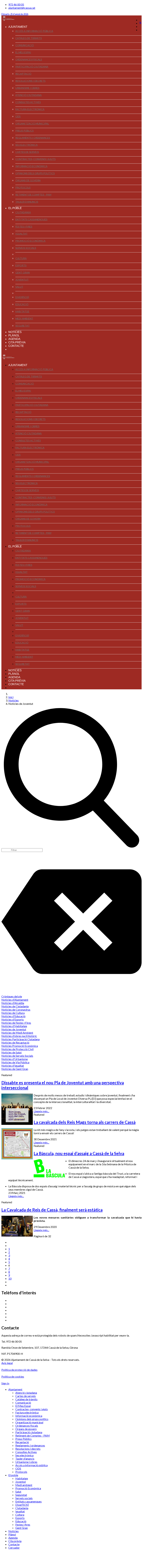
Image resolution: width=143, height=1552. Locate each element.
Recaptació (23, 73)
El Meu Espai (23, 52)
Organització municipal (32, 123)
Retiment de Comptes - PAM (33, 194)
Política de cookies (12, 1376)
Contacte (16, 345)
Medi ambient (24, 318)
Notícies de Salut (11, 1052)
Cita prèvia (17, 342)
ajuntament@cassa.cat (21, 7)
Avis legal (7, 1363)
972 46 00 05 (16, 4)
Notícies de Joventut (13, 1029)
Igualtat (21, 233)
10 (10, 1278)
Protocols (23, 187)
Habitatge (22, 311)
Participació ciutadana (31, 66)
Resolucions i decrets (30, 80)
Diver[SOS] (22, 297)
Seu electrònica (26, 144)
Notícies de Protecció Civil (17, 1049)
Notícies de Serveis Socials (17, 1055)
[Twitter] (140, 23)
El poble (15, 208)
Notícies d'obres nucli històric (19, 1036)
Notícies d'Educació (13, 1016)
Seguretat (22, 325)
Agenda (14, 338)
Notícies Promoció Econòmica (19, 1045)
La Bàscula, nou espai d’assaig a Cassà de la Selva (79, 1153)
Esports (21, 265)
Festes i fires (23, 226)
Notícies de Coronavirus (15, 1009)
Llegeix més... (41, 1111)
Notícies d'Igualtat (12, 1065)
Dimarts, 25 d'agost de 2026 (14, 14)
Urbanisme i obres (27, 87)
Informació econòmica (31, 166)
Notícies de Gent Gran (14, 1069)
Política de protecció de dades (19, 1369)
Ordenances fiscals (28, 59)
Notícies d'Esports (12, 1019)
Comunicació (24, 45)
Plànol (14, 335)
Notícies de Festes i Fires (16, 1022)
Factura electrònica (29, 109)
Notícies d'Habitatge (14, 1026)
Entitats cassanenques (31, 219)
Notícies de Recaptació (15, 1042)
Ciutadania (23, 212)
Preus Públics (24, 130)
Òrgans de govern (27, 180)
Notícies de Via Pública (15, 1062)
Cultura (21, 258)
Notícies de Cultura (13, 1012)
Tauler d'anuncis (26, 201)
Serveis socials (25, 247)
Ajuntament (17, 26)
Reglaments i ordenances (32, 137)
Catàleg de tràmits (28, 38)
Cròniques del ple (11, 996)
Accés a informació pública (34, 30)
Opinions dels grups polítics (35, 173)
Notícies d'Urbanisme (14, 1059)
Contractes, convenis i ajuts (35, 159)
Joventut (22, 279)
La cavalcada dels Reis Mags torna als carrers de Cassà (85, 1122)
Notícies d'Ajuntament (14, 999)
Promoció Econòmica (30, 240)
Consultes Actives (28, 102)
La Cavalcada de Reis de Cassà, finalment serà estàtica (52, 1209)
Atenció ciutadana (28, 95)
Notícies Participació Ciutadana (20, 1039)
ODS (18, 116)
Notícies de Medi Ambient (17, 1032)
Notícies (15, 332)
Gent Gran (22, 272)
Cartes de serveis (27, 151)
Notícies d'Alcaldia (12, 1003)
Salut (19, 286)
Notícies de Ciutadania (15, 1006)
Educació (21, 304)
